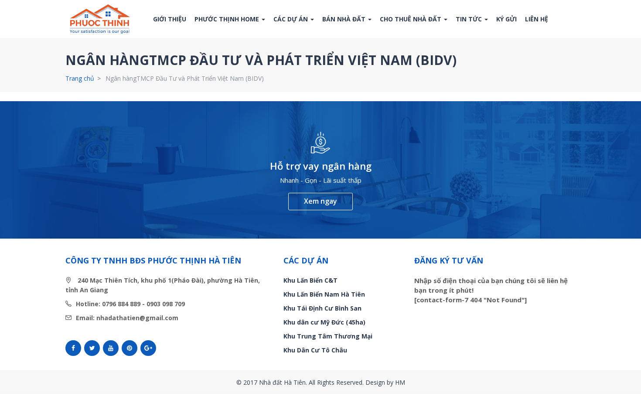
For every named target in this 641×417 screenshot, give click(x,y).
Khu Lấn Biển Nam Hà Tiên (324, 294)
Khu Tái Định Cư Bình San (322, 308)
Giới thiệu (169, 19)
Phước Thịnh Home (227, 19)
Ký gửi (506, 19)
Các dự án (291, 19)
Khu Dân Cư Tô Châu (315, 350)
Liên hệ (536, 19)
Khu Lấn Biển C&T (310, 280)
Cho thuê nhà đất (411, 19)
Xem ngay (320, 201)
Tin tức (470, 19)
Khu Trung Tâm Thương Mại (327, 336)
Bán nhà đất (344, 19)
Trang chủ (79, 78)
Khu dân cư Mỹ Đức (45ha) (324, 322)
